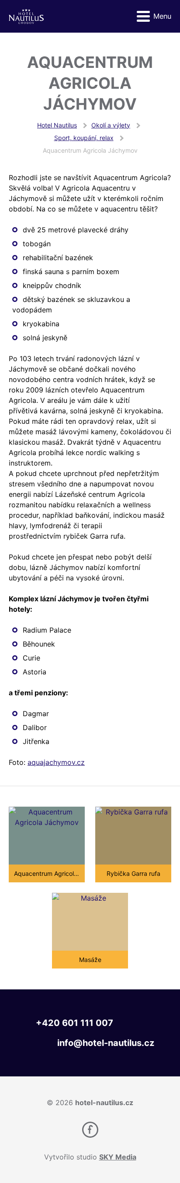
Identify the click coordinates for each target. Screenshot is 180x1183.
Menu (162, 16)
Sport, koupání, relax (84, 137)
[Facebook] (90, 1130)
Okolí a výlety (110, 125)
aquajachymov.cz (56, 762)
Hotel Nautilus (57, 125)
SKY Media (117, 1157)
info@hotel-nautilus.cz (105, 1043)
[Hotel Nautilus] (26, 16)
